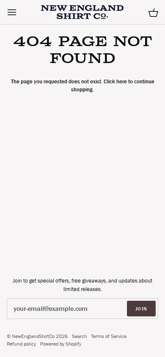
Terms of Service (108, 336)
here (121, 81)
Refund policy (21, 344)
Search (79, 336)
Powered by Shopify (60, 344)
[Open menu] (19, 12)
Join (141, 308)
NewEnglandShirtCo (33, 336)
